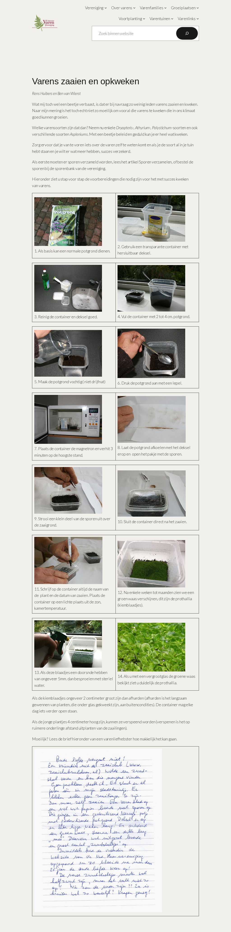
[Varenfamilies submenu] (165, 8)
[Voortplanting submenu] (144, 18)
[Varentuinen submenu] (172, 18)
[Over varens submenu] (134, 8)
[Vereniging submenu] (105, 8)
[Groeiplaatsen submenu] (197, 8)
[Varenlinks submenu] (197, 18)
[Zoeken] (187, 33)
